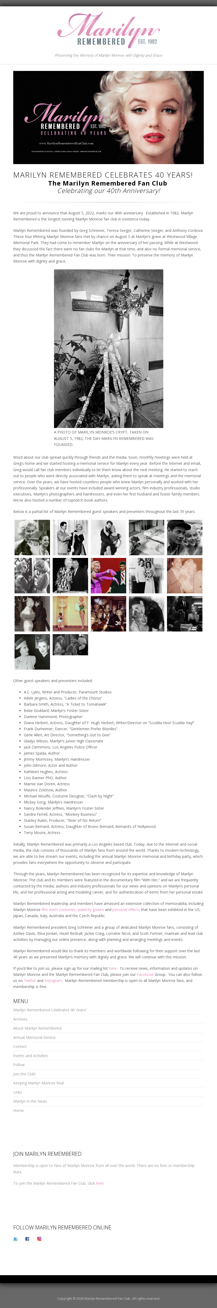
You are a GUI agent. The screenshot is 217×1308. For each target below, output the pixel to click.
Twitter (30, 980)
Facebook (145, 974)
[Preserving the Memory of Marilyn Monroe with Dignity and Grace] (108, 28)
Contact (20, 1046)
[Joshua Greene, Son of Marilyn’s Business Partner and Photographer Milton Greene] (70, 614)
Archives (20, 1019)
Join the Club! (24, 1073)
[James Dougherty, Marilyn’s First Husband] (146, 575)
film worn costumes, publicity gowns (73, 909)
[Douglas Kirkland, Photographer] (146, 537)
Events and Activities (30, 1055)
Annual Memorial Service (34, 1037)
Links (17, 1092)
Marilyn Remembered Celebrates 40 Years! (49, 1009)
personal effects (126, 909)
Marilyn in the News (30, 1101)
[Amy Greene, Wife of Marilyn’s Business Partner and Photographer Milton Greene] (32, 537)
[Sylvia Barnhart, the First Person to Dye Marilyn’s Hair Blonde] (32, 652)
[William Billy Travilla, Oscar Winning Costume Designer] (70, 537)
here (113, 968)
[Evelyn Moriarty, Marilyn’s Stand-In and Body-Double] (32, 575)
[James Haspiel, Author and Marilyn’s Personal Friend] (184, 575)
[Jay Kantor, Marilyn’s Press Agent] (32, 614)
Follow (19, 1064)
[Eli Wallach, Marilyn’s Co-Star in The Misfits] (184, 537)
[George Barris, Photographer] (70, 575)
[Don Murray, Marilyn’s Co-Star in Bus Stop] (108, 537)
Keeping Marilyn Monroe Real (38, 1082)
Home (18, 1110)
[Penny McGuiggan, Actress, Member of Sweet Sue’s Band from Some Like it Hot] (108, 614)
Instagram (53, 980)
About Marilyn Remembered (37, 1028)
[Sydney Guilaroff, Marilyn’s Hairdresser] (184, 614)
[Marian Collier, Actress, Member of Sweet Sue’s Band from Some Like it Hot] (70, 644)
